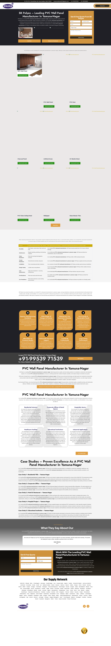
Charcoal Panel (22, 159)
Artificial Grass (48, 159)
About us (56, 5)
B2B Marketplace (89, 643)
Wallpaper (47, 215)
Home (50, 5)
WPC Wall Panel (22, 71)
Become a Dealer (87, 5)
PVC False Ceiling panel (25, 215)
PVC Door (73, 102)
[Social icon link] (84, 606)
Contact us (78, 5)
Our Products (63, 5)
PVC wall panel (48, 102)
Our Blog (72, 5)
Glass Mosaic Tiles (75, 215)
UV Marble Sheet (75, 159)
